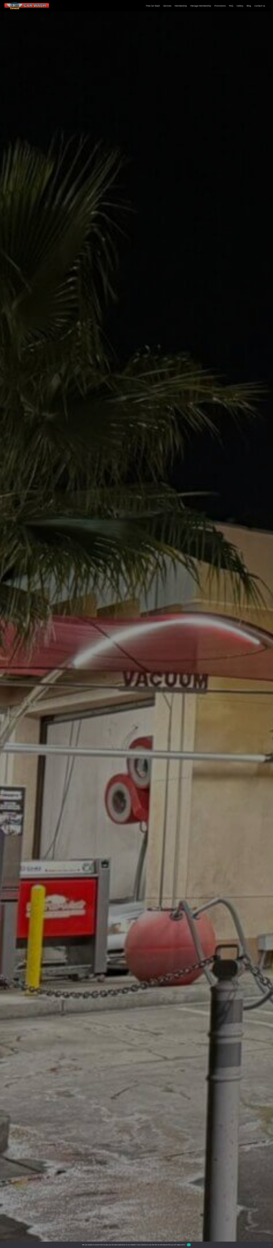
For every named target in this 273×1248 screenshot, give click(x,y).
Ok (189, 1245)
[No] (270, 1245)
